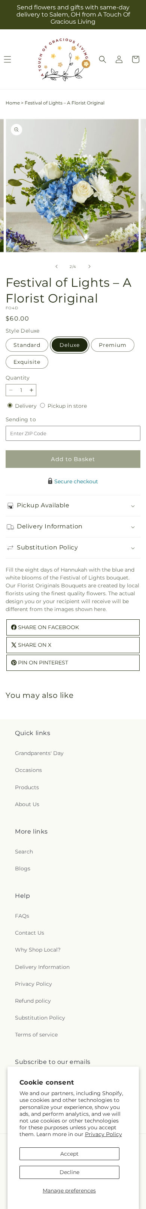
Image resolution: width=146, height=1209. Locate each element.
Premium (113, 345)
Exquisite (26, 362)
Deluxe (70, 345)
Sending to (32, 420)
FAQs (22, 915)
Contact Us (29, 932)
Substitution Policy (40, 1017)
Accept (69, 1153)
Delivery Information (42, 967)
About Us (27, 804)
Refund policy (33, 1000)
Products (27, 787)
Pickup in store (67, 405)
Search (24, 851)
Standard (26, 345)
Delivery (26, 405)
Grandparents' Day (39, 753)
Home (13, 103)
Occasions (28, 770)
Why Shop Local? (38, 949)
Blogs (22, 868)
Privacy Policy (103, 1134)
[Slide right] (89, 266)
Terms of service (36, 1034)
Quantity (18, 377)
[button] (102, 59)
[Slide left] (56, 266)
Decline (69, 1172)
